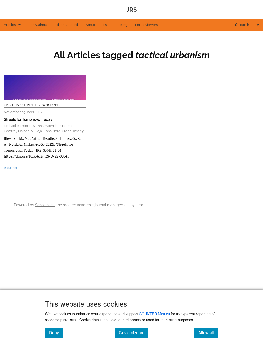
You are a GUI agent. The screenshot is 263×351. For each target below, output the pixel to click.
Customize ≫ (133, 332)
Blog (123, 25)
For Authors (38, 25)
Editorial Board (66, 25)
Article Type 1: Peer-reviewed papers (32, 105)
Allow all (208, 332)
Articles (10, 25)
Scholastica (45, 204)
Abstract (10, 167)
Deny (56, 332)
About (90, 25)
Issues (107, 25)
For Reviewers (146, 25)
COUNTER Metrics (154, 313)
